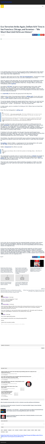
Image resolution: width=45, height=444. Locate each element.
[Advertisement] (22, 17)
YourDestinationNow (6, 2)
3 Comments (3, 35)
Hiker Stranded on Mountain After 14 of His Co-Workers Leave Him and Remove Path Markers (20, 402)
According (3, 143)
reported (13, 83)
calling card (29, 96)
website (34, 156)
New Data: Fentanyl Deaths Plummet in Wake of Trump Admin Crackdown (6, 283)
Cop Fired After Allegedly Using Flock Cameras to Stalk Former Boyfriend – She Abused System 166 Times (21, 284)
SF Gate (9, 86)
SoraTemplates (3, 442)
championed (8, 147)
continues (6, 125)
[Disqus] (22, 309)
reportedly (6, 93)
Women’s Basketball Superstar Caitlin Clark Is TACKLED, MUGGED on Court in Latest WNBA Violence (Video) (36, 269)
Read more (6, 374)
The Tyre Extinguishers (26, 76)
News (1, 257)
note (7, 97)
